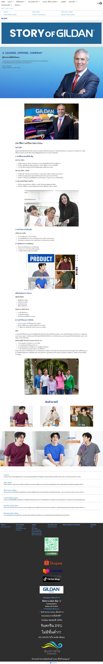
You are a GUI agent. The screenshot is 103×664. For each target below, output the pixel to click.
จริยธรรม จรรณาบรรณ (11, 505)
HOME (2, 8)
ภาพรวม (6, 475)
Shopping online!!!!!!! (51, 598)
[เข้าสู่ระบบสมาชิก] (100, 3)
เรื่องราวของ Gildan (10, 490)
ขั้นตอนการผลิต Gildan (11, 513)
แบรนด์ (6, 8)
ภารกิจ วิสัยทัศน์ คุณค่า (11, 498)
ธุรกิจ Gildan (8, 482)
